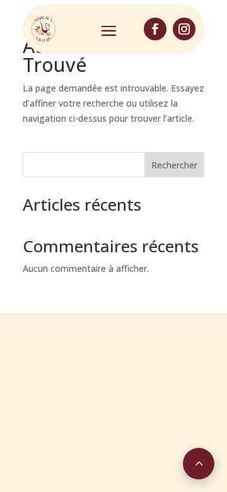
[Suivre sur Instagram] (184, 29)
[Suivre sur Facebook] (155, 29)
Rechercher (174, 165)
